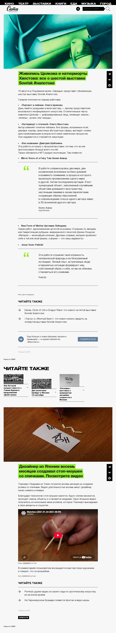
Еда (73, 3)
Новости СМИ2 (9, 359)
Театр (23, 3)
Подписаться (88, 339)
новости (23, 617)
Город (105, 3)
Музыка (88, 3)
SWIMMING (26, 563)
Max (109, 85)
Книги (60, 3)
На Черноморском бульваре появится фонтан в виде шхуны (56, 600)
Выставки (42, 3)
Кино (9, 3)
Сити (13, 9)
